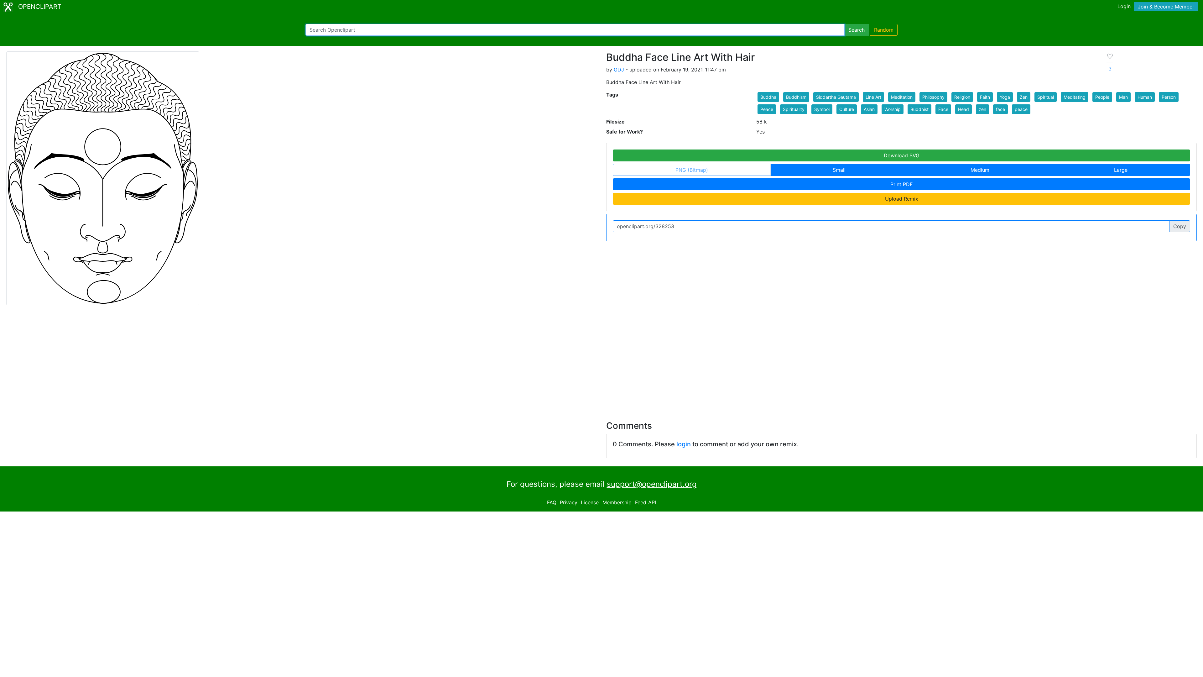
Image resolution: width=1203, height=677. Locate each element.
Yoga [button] (1005, 97)
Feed (640, 503)
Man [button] (1123, 97)
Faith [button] (985, 97)
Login (1124, 6)
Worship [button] (892, 109)
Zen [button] (1024, 97)
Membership (617, 503)
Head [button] (963, 109)
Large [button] (1120, 170)
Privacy (568, 503)
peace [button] (1021, 109)
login (683, 444)
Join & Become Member (1166, 6)
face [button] (1000, 109)
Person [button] (1169, 97)
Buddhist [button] (919, 109)
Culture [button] (846, 109)
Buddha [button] (768, 97)
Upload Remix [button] (901, 199)
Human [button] (1145, 97)
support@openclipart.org (652, 484)
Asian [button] (869, 109)
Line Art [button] (873, 97)
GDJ (619, 69)
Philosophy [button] (933, 97)
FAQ (551, 503)
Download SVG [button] (901, 155)
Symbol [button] (822, 109)
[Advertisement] (601, 359)
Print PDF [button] (901, 184)
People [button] (1102, 97)
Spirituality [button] (794, 109)
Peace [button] (766, 109)
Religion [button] (962, 97)
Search (856, 30)
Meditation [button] (902, 97)
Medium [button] (980, 170)
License (590, 503)
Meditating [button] (1075, 97)
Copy (1179, 226)
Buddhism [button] (796, 97)
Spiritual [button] (1045, 97)
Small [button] (839, 170)
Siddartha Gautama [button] (836, 97)
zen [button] (982, 109)
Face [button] (943, 109)
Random (883, 30)
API (652, 503)
